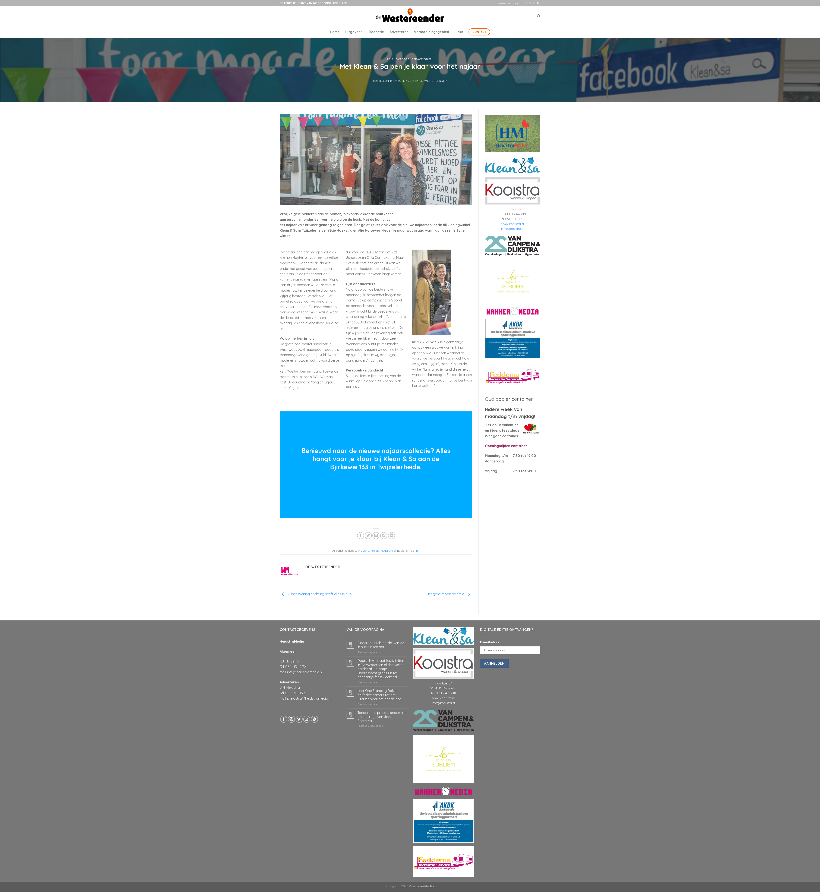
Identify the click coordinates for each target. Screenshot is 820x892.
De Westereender (433, 80)
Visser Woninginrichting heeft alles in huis (319, 594)
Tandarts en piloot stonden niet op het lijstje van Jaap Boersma (382, 717)
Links (459, 32)
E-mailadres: (490, 642)
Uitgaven (352, 32)
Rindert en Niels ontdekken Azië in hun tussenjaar (381, 645)
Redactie (376, 32)
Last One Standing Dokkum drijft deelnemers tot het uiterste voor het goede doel (379, 695)
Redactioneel (422, 59)
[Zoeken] (538, 16)
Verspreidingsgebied (431, 32)
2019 (390, 59)
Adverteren (399, 32)
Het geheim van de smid (445, 594)
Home (335, 32)
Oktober (402, 59)
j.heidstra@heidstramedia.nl (309, 698)
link (417, 550)
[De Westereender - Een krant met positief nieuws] (410, 15)
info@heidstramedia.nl (304, 672)
